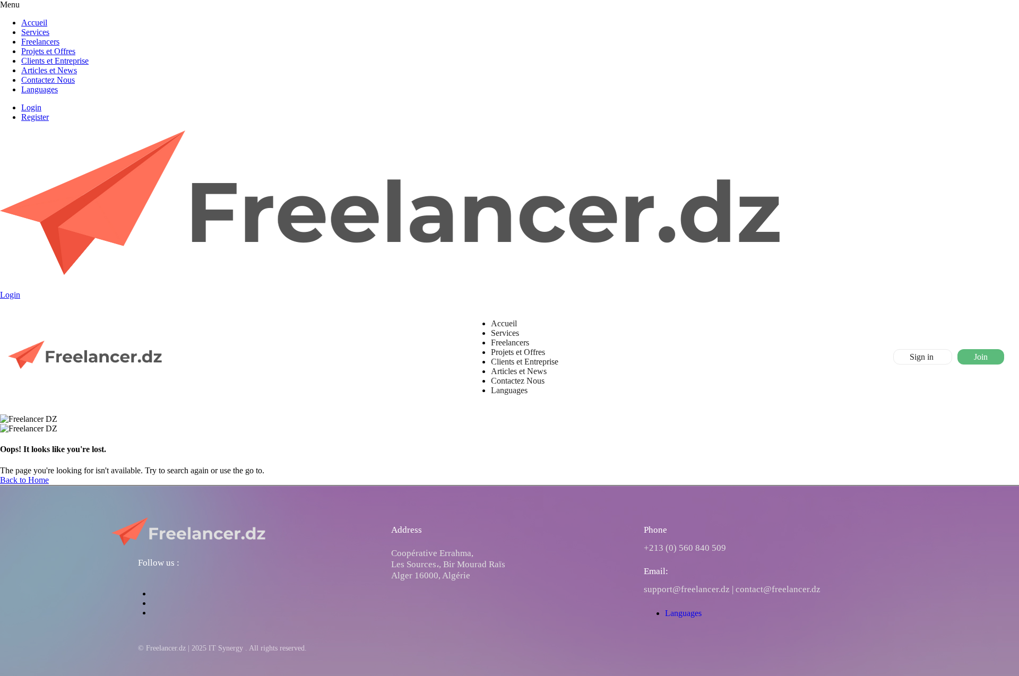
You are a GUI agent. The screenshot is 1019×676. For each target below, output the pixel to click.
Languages (39, 89)
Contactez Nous (48, 79)
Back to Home (24, 479)
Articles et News (49, 70)
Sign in (923, 356)
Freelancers (40, 41)
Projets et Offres (48, 51)
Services (35, 32)
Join (981, 356)
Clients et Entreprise (55, 60)
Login (31, 107)
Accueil (34, 22)
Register (35, 117)
